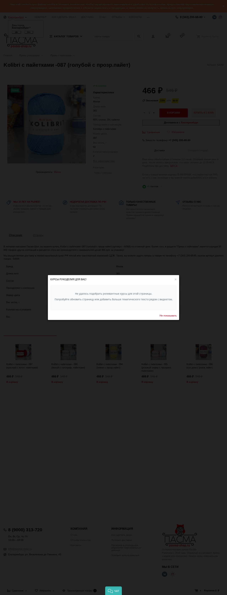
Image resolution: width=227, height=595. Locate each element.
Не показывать (168, 315)
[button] (113, 590)
